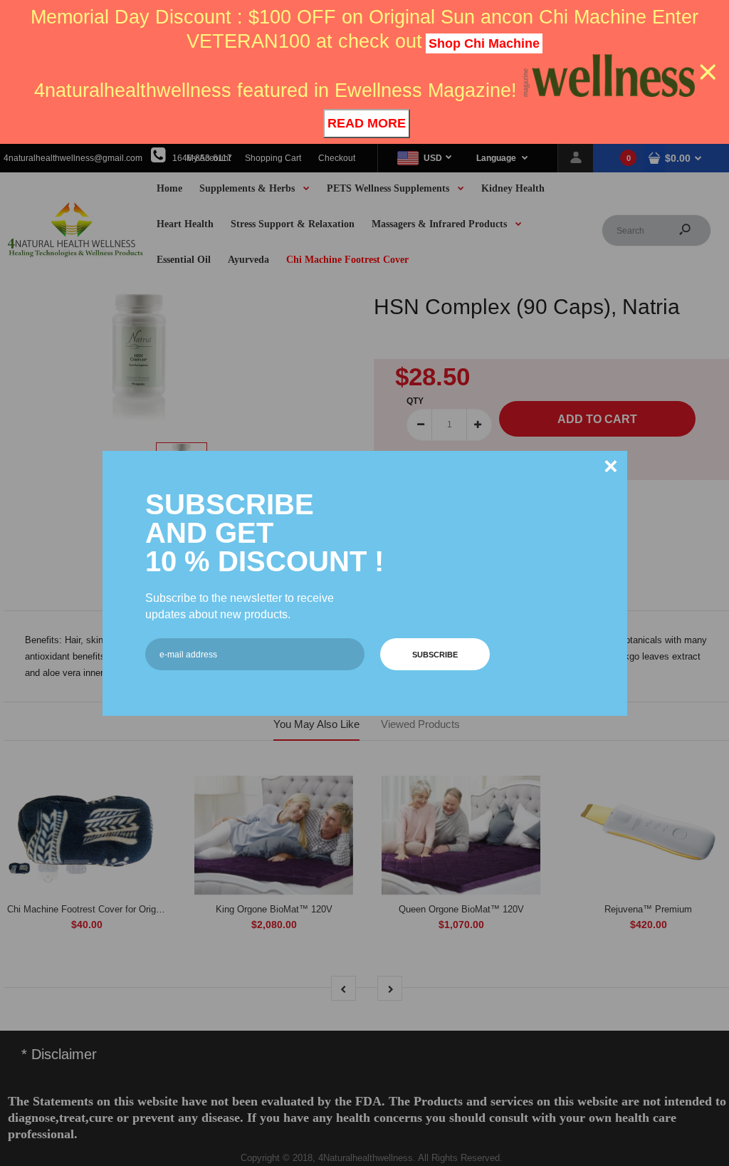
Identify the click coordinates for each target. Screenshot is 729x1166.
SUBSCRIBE (435, 654)
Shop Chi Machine (484, 43)
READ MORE (366, 123)
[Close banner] (708, 72)
